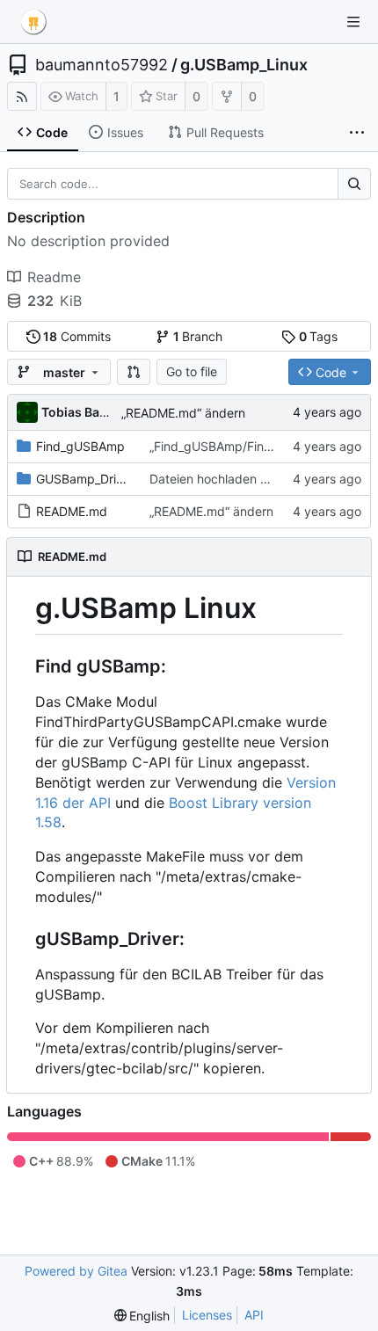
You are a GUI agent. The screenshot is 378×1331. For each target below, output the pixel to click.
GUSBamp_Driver (85, 478)
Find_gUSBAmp (80, 446)
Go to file (191, 371)
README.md (71, 511)
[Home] (33, 22)
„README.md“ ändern (183, 412)
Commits (77, 336)
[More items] (357, 132)
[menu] (142, 1315)
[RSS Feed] (22, 96)
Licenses (207, 1314)
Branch (198, 336)
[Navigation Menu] (353, 22)
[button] (133, 372)
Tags (318, 336)
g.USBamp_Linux (244, 65)
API (254, 1314)
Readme (54, 277)
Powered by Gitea (76, 1270)
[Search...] (354, 184)
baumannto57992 (101, 65)
